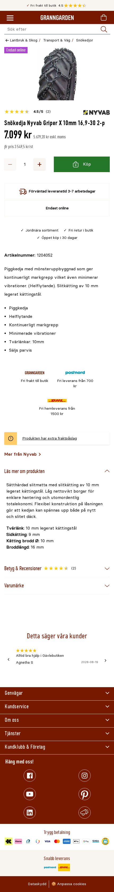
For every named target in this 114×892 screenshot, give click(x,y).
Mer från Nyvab (20, 454)
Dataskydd (37, 884)
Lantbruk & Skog (23, 40)
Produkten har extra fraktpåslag (49, 438)
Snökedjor (84, 40)
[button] (76, 5)
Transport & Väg (56, 40)
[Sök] (104, 29)
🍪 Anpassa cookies (68, 884)
